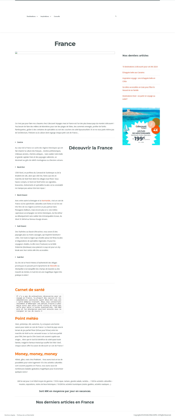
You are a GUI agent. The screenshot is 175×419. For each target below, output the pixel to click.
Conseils (57, 16)
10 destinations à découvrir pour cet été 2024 (140, 67)
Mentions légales (10, 415)
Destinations (31, 16)
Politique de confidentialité (25, 415)
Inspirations (45, 16)
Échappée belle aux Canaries (133, 72)
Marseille (53, 266)
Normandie (46, 200)
